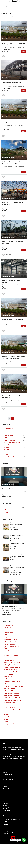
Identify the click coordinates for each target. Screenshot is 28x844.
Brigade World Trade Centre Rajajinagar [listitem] (12, 647)
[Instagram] (10, 841)
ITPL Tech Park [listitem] (9, 674)
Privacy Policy (22, 832)
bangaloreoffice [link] (8, 56)
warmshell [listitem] (6, 445)
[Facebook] (4, 841)
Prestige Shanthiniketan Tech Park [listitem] (14, 686)
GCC (4, 777)
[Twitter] (7, 841)
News (4, 781)
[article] (14, 483)
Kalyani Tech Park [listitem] (9, 679)
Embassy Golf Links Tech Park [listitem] (12, 655)
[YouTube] (18, 841)
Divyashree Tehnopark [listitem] (11, 651)
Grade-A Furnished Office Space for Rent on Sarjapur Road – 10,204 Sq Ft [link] (17, 545)
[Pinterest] (21, 841)
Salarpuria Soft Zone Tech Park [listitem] (13, 700)
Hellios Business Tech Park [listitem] (12, 672)
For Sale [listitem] (6, 452)
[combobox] (15, 19)
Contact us (5, 824)
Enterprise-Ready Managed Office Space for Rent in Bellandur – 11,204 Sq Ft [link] (17, 524)
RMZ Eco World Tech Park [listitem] (12, 695)
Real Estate (5, 786)
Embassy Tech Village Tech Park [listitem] (13, 662)
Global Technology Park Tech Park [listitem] (14, 667)
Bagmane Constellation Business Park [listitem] (15, 637)
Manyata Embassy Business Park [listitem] (12, 442)
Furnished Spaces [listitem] (8, 428)
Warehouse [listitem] (6, 447)
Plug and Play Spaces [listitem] (9, 440)
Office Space (6, 784)
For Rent (23, 23)
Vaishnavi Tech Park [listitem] (10, 702)
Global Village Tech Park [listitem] (11, 669)
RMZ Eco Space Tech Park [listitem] (12, 693)
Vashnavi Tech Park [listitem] (10, 705)
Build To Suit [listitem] (7, 449)
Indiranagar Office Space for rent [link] (11, 489)
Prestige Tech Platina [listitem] (10, 691)
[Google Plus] (15, 841)
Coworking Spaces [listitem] (8, 435)
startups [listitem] (6, 454)
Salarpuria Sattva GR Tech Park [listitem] (13, 698)
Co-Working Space (7, 774)
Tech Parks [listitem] (6, 438)
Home (3, 11)
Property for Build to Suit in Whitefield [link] (12, 319)
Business (5, 772)
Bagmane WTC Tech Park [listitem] (11, 639)
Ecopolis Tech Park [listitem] (10, 653)
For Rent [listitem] (6, 508)
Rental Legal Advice (7, 788)
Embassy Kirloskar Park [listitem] (9, 457)
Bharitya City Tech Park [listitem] (11, 642)
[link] (14, 31)
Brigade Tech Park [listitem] (10, 644)
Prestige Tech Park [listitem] (10, 688)
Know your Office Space (8, 779)
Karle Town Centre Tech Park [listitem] (12, 681)
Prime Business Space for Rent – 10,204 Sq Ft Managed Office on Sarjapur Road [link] (17, 556)
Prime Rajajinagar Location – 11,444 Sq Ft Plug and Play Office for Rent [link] (17, 567)
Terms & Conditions (5, 833)
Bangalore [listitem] (6, 735)
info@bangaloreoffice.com (11, 821)
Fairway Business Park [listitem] (10, 665)
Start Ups (5, 791)
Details (23, 51)
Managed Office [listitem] (8, 431)
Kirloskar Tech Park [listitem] (10, 684)
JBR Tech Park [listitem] (8, 676)
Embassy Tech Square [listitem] (10, 660)
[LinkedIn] (12, 841)
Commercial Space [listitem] (8, 433)
